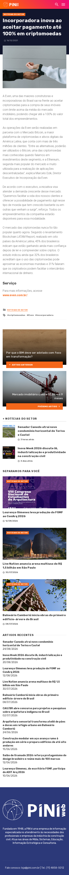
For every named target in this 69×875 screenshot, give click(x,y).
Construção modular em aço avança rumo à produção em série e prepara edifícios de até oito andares (34, 742)
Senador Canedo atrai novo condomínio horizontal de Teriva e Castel (41, 430)
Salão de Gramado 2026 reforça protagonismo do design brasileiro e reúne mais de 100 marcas (34, 757)
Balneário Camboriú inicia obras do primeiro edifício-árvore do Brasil (34, 617)
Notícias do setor (14, 14)
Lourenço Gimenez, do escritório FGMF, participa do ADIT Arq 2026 (34, 770)
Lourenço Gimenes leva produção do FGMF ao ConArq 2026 (33, 514)
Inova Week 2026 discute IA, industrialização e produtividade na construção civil (42, 452)
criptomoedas (17, 315)
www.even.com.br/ (15, 295)
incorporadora (45, 315)
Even (31, 315)
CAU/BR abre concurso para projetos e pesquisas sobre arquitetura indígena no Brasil (34, 710)
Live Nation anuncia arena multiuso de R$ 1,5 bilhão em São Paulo (32, 565)
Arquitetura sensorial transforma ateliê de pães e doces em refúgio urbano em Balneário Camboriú (34, 725)
